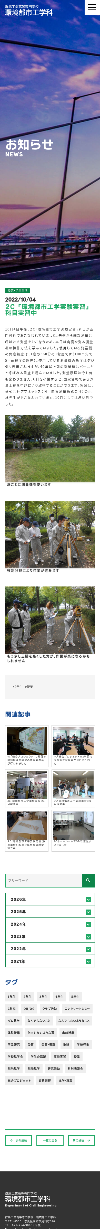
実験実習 (60, 1056)
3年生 (43, 997)
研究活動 (54, 1068)
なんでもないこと (39, 1021)
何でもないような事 (41, 1033)
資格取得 (45, 1080)
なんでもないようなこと (74, 1021)
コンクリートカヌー (77, 1009)
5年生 (75, 997)
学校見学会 (15, 1056)
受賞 (31, 1044)
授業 (77, 1056)
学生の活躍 (38, 1056)
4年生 (59, 997)
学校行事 (83, 1044)
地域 (66, 1044)
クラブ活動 (49, 1009)
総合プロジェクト (19, 1080)
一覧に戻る (50, 1140)
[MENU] (92, 7)
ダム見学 (14, 1021)
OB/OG (29, 1009)
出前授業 (68, 1033)
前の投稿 (79, 1140)
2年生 (28, 997)
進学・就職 (66, 1080)
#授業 (29, 687)
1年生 (12, 997)
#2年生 (18, 687)
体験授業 (14, 1033)
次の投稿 (21, 1140)
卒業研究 (14, 1044)
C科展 (12, 1009)
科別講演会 (75, 1068)
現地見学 (14, 1068)
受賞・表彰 (48, 1044)
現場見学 (34, 1068)
